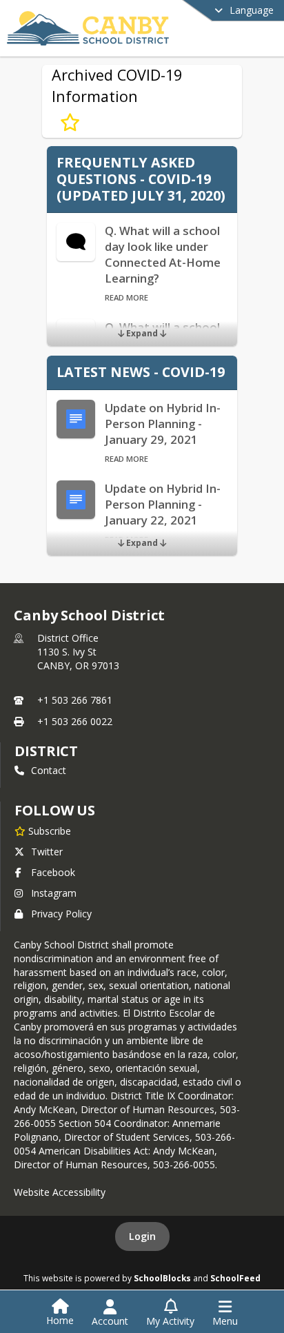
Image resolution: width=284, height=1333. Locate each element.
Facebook (53, 872)
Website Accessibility (59, 1192)
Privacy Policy (61, 913)
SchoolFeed (235, 1277)
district (46, 751)
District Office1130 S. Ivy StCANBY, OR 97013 (78, 651)
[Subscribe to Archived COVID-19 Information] (70, 122)
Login (142, 1236)
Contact (48, 770)
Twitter (47, 851)
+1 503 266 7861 (74, 699)
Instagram (54, 892)
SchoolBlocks (162, 1277)
